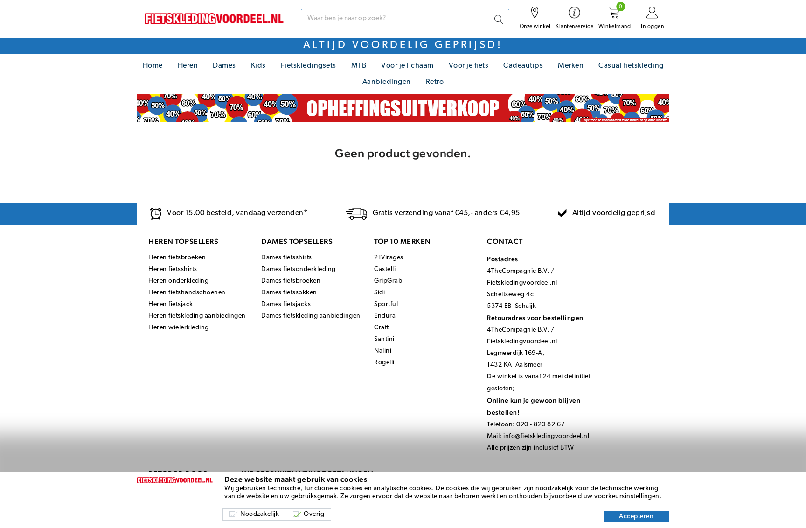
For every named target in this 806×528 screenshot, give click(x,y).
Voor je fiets (469, 65)
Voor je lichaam (407, 65)
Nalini (382, 350)
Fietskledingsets (308, 65)
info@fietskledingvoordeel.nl (546, 436)
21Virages (388, 257)
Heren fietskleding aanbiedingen (197, 316)
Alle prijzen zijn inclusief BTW (530, 448)
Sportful (386, 304)
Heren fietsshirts (172, 269)
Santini (384, 339)
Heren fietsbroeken (177, 257)
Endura (385, 316)
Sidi (379, 292)
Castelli (385, 269)
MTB (359, 65)
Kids (258, 65)
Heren (188, 65)
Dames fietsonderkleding (298, 269)
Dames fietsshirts (286, 257)
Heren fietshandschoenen (187, 292)
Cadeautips (523, 65)
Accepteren (636, 516)
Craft (381, 327)
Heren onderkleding (178, 281)
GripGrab (388, 281)
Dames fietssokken (289, 292)
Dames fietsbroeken (290, 281)
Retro (435, 82)
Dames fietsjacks (286, 304)
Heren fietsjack (170, 304)
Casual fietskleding (631, 65)
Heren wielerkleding (178, 327)
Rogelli (384, 362)
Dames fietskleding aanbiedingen (311, 316)
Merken (571, 65)
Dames (224, 65)
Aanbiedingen (386, 82)
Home (153, 65)
